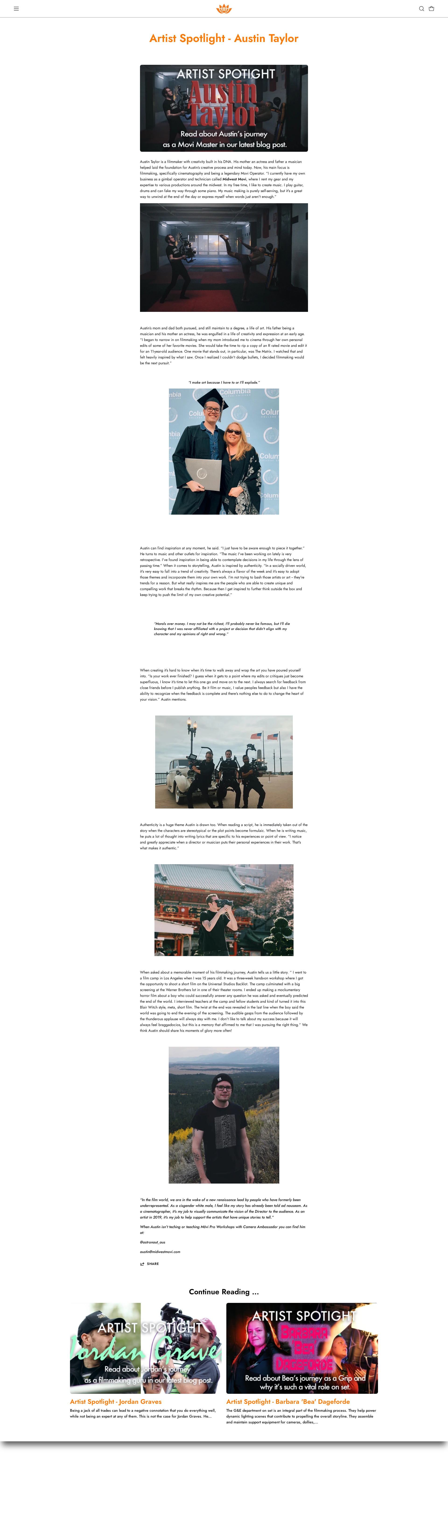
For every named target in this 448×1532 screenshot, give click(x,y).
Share (153, 1264)
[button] (422, 9)
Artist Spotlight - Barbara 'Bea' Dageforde (288, 1401)
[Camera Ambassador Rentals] (224, 8)
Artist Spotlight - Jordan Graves (115, 1401)
